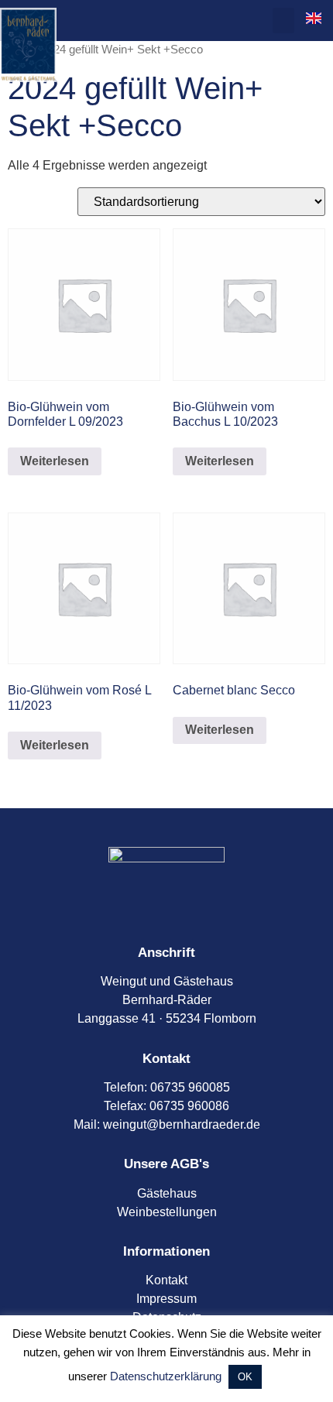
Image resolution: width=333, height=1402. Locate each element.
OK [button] (245, 1377)
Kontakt (166, 1280)
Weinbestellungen (167, 1212)
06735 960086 (189, 1105)
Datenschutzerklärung (165, 1376)
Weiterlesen (54, 461)
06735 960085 (190, 1087)
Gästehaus (167, 1193)
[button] (283, 20)
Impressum (166, 1298)
